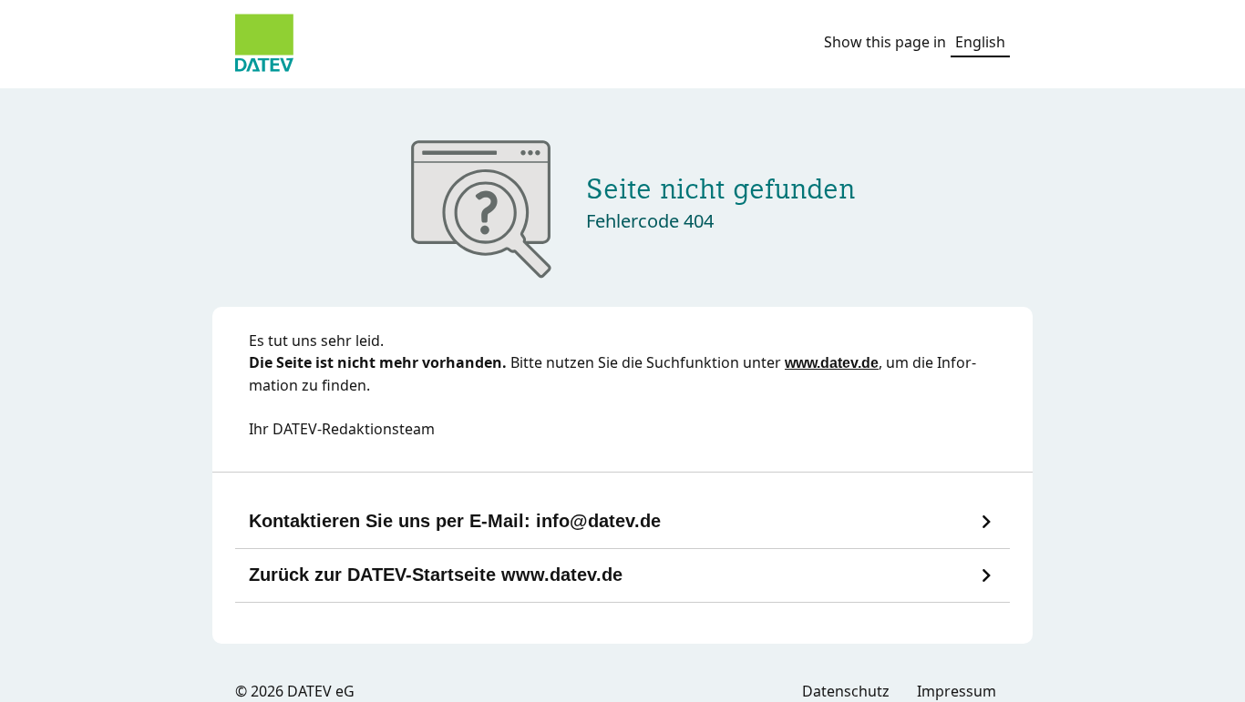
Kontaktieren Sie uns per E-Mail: (455, 521)
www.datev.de (832, 363)
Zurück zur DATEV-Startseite (435, 575)
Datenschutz (846, 691)
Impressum (956, 691)
